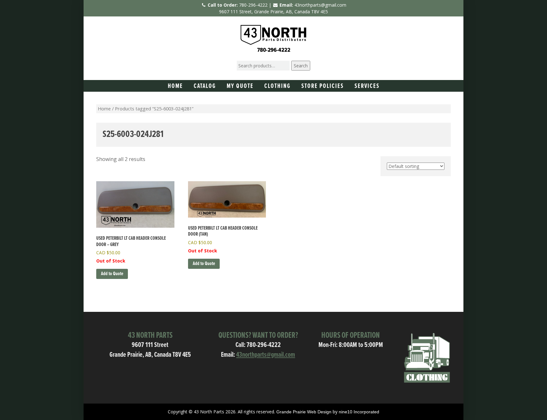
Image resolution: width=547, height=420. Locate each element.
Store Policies (322, 86)
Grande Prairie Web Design (303, 411)
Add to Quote (112, 273)
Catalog (205, 86)
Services (367, 86)
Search (301, 66)
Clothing (277, 86)
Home (175, 86)
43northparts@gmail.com (320, 5)
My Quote (240, 86)
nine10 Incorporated (359, 411)
